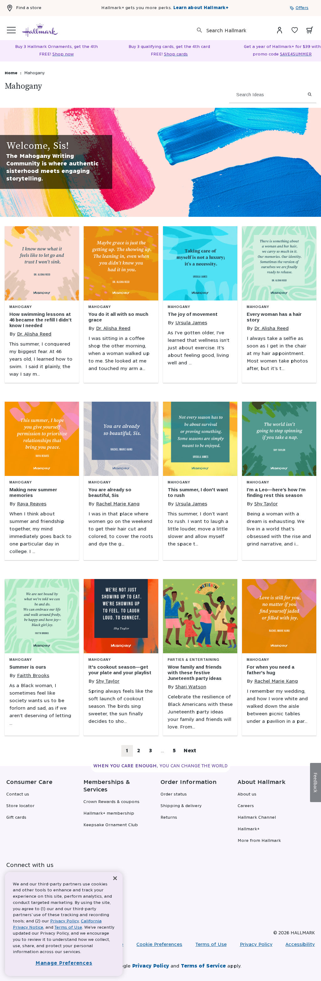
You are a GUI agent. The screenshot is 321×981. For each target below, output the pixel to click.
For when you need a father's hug (270, 669)
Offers (302, 8)
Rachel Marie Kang (117, 504)
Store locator (20, 806)
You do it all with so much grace (118, 316)
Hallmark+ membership (108, 813)
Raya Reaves (31, 504)
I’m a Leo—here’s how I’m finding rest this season (276, 492)
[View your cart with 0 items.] (309, 30)
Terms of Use (211, 944)
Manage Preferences (63, 963)
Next (189, 751)
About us (247, 794)
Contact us (17, 794)
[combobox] (233, 31)
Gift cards (16, 818)
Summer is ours (27, 667)
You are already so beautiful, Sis (109, 492)
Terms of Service (203, 966)
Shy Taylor (266, 504)
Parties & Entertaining (193, 659)
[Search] (199, 30)
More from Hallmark (259, 841)
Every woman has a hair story (274, 316)
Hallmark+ (249, 829)
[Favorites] (294, 30)
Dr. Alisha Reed (34, 334)
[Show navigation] (11, 30)
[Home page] (40, 30)
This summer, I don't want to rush (198, 492)
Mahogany (20, 307)
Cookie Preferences (159, 944)
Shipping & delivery (181, 806)
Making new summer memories (33, 492)
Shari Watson (190, 687)
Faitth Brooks (33, 675)
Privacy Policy (256, 944)
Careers (246, 806)
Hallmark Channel (257, 818)
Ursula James (191, 323)
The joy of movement (193, 314)
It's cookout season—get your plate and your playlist (119, 669)
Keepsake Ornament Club (110, 825)
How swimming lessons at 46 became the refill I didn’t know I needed (40, 319)
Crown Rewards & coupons (111, 802)
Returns (168, 818)
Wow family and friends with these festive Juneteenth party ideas (195, 672)
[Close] (115, 878)
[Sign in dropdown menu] (279, 30)
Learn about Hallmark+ (201, 8)
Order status (173, 794)
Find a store (28, 8)
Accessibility (300, 944)
